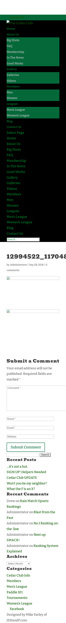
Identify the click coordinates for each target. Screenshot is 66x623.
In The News (15, 57)
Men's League (17, 587)
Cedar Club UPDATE (22, 478)
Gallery (12, 69)
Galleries (13, 75)
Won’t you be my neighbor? (27, 483)
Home (11, 28)
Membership (15, 52)
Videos (11, 81)
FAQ (9, 46)
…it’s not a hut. (17, 467)
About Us (13, 34)
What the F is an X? (21, 489)
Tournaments (17, 598)
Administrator (18, 264)
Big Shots (13, 40)
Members (13, 86)
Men (10, 92)
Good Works (15, 63)
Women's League (19, 603)
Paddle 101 (15, 592)
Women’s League (18, 115)
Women (12, 98)
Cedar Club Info (18, 575)
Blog (10, 121)
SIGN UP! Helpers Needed (26, 472)
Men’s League (16, 109)
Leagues (12, 104)
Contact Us (14, 127)
